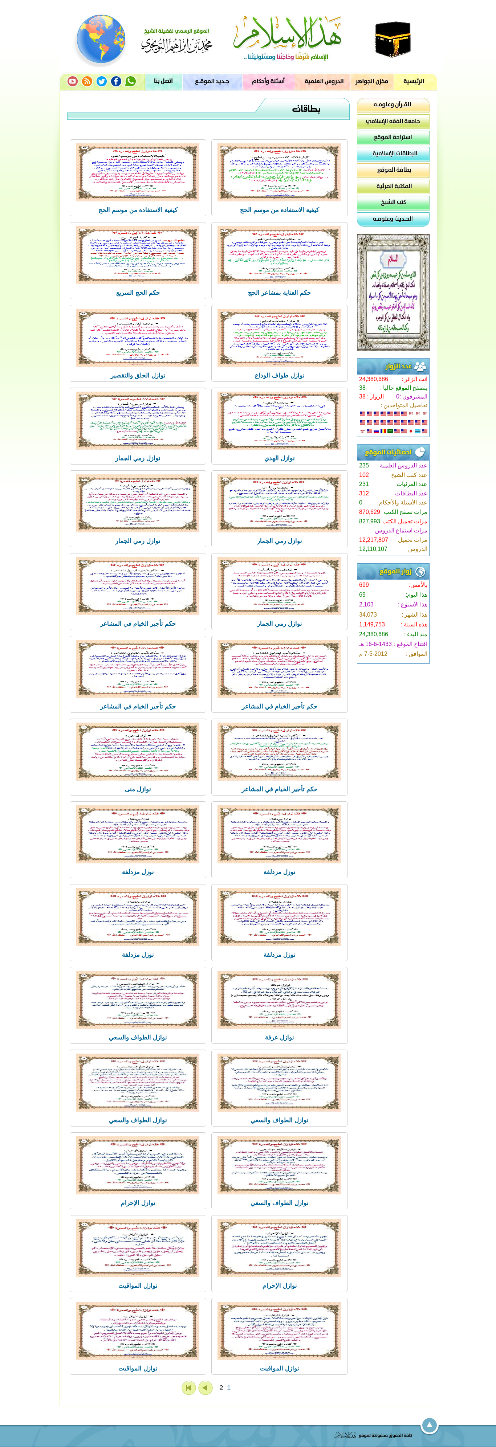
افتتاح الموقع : (410, 644)
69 (362, 595)
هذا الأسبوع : (412, 604)
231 (364, 484)
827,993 (369, 521)
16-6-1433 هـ (375, 644)
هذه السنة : (414, 624)
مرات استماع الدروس (401, 530)
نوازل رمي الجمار (137, 458)
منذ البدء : (415, 634)
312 (364, 493)
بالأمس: (418, 585)
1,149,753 (372, 624)
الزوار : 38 (371, 396)
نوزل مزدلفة (280, 871)
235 (364, 465)
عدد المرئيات (412, 484)
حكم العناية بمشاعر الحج (279, 292)
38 (362, 388)
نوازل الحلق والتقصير (138, 375)
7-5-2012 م (373, 654)
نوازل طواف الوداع (280, 375)
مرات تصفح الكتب (405, 512)
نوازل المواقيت (138, 1285)
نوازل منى (138, 789)
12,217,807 (373, 540)
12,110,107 (373, 549)
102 (364, 475)
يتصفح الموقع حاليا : (403, 388)
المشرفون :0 (411, 396)
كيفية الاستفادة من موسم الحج (279, 210)
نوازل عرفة (279, 1037)
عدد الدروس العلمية (403, 465)
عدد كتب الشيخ (409, 475)
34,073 (368, 615)
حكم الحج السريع (138, 292)
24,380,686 (373, 379)
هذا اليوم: (416, 595)
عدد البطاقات (411, 493)
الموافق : (416, 654)
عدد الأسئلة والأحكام (403, 502)
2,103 (366, 604)
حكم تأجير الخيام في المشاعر (138, 623)
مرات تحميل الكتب (404, 521)
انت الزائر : (414, 379)
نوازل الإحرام (138, 1202)
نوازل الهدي (279, 458)
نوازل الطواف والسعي (138, 1037)
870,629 (369, 512)
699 (364, 585)
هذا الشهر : (414, 615)
